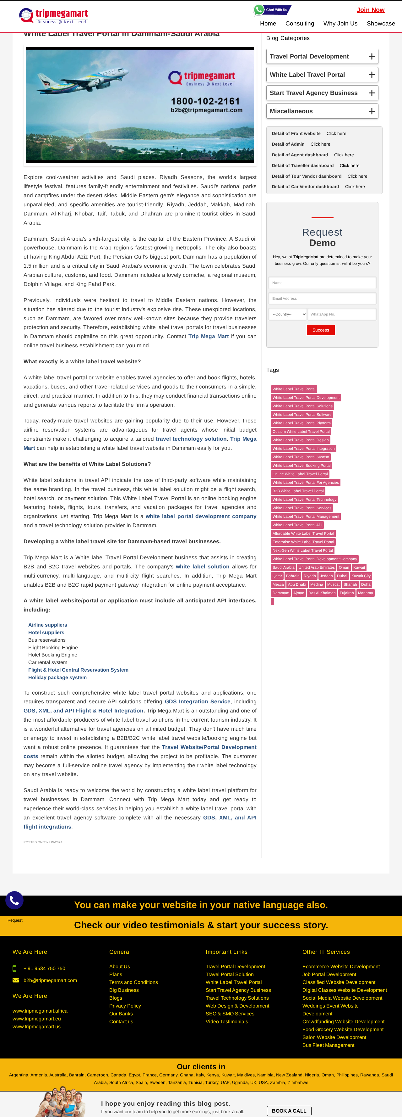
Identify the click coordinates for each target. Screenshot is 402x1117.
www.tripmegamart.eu (37, 1018)
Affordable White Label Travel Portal (303, 533)
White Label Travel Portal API (297, 525)
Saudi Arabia (284, 567)
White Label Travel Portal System (301, 457)
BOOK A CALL (289, 1111)
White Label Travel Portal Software (302, 414)
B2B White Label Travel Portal (298, 491)
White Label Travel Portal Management (306, 516)
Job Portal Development (329, 974)
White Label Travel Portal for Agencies (306, 482)
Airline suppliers (47, 625)
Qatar (277, 576)
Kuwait (359, 567)
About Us (119, 966)
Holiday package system (57, 677)
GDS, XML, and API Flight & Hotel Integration (84, 710)
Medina (316, 584)
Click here (336, 133)
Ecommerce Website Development (341, 966)
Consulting (299, 23)
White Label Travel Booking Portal (302, 465)
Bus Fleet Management (328, 1045)
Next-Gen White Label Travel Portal (303, 550)
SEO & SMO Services (230, 1013)
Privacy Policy (125, 1005)
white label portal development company (201, 516)
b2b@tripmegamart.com (50, 980)
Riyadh (310, 576)
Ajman (298, 593)
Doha (366, 584)
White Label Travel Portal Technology (304, 499)
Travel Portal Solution (230, 974)
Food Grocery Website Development (342, 1029)
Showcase (381, 23)
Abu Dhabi (297, 584)
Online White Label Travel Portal (300, 474)
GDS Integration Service (198, 701)
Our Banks (121, 1013)
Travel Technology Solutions (237, 998)
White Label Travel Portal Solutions (303, 406)
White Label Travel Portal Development (306, 397)
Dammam (281, 593)
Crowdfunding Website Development (343, 1021)
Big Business (124, 990)
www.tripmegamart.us (37, 1026)
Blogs (115, 998)
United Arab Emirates (317, 567)
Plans (115, 974)
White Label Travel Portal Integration (304, 448)
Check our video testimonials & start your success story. (201, 925)
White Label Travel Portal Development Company (315, 559)
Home (268, 23)
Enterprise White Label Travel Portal (303, 542)
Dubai (342, 576)
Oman (344, 567)
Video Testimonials (227, 1021)
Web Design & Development (237, 1005)
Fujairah (347, 593)
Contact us (121, 1021)
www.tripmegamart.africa (40, 1011)
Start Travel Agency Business (238, 990)
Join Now (371, 9)
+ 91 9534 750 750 (44, 968)
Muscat (333, 584)
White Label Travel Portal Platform (302, 423)
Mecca (278, 584)
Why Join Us (340, 23)
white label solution (203, 566)
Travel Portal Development (235, 966)
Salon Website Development (334, 1037)
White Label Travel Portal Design (301, 440)
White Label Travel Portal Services (302, 508)
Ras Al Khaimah (322, 593)
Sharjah (350, 584)
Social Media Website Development (342, 998)
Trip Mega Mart (208, 336)
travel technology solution (191, 439)
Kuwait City (361, 576)
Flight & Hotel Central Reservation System (78, 670)
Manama (365, 593)
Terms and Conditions (133, 982)
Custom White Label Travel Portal (301, 431)
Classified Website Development (338, 982)
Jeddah (326, 576)
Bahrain (293, 576)
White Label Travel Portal (294, 389)
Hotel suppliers (46, 632)
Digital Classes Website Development (344, 990)
